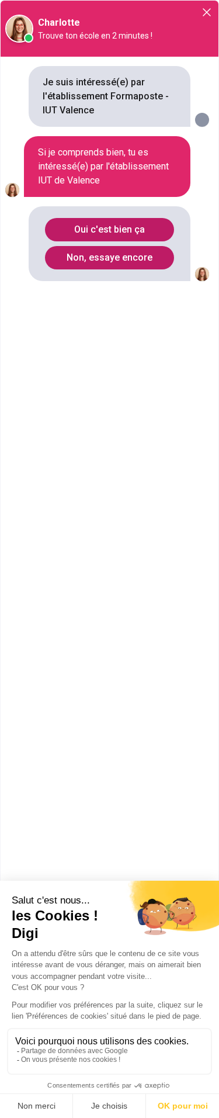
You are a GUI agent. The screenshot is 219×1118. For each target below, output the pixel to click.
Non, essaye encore (109, 257)
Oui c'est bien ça (109, 229)
